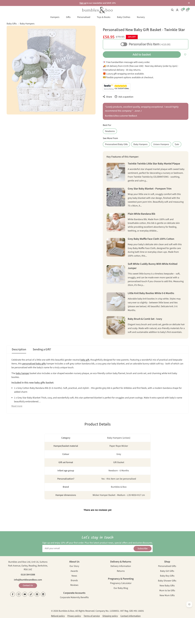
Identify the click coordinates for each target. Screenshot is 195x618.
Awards (74, 571)
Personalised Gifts (167, 566)
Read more (16, 406)
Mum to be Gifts (167, 590)
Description (19, 349)
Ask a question (125, 96)
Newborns (110, 131)
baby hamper (22, 373)
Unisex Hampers (161, 144)
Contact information (130, 616)
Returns (121, 571)
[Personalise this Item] (124, 44)
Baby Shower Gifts (167, 581)
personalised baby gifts (34, 363)
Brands (74, 580)
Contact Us (28, 585)
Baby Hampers (27, 23)
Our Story (74, 566)
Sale (177, 144)
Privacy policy (74, 616)
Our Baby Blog (121, 588)
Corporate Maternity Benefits (74, 597)
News (74, 576)
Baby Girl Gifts (167, 571)
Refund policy (58, 616)
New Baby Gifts (167, 585)
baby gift (84, 359)
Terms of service (92, 616)
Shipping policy (110, 616)
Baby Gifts (12, 23)
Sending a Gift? (42, 349)
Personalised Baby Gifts (116, 144)
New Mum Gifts (167, 595)
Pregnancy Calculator (120, 583)
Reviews (74, 585)
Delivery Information (120, 566)
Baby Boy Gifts (167, 576)
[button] (185, 54)
